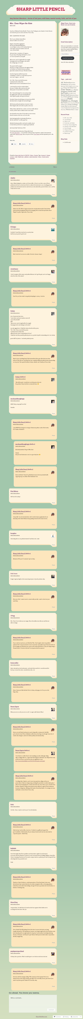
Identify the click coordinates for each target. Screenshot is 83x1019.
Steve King (14, 902)
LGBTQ (71, 93)
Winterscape (67, 133)
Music (76, 95)
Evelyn (13, 311)
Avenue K (43, 155)
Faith (68, 87)
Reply (53, 194)
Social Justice (45, 156)
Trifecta (62, 107)
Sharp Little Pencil (40, 9)
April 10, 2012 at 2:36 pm (20, 446)
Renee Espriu (15, 706)
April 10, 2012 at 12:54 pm (18, 424)
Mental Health (65, 95)
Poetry (62, 99)
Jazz (69, 93)
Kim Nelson (14, 491)
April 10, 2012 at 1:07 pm (18, 926)
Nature (62, 97)
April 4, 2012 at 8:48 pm (15, 850)
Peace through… (68, 128)
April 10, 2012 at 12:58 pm (18, 639)
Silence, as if (67, 121)
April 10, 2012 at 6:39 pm (20, 752)
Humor (76, 90)
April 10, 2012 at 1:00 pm (18, 728)
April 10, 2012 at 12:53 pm (18, 355)
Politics (31, 155)
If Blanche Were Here (69, 130)
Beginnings (63, 86)
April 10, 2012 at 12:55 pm (18, 513)
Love (74, 93)
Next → (55, 167)
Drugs (62, 87)
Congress (12, 156)
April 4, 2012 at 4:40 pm (15, 575)
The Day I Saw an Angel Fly (70, 124)
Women (68, 109)
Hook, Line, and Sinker (69, 123)
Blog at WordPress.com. (41, 1016)
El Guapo (13, 227)
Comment (51, 1009)
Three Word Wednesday (72, 106)
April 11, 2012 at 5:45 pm (15, 953)
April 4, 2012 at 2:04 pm (15, 228)
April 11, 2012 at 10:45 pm (20, 471)
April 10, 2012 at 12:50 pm (18, 205)
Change (48, 155)
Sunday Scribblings (73, 104)
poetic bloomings (33, 156)
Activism (63, 84)
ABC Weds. (73, 82)
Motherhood (72, 95)
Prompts (36, 155)
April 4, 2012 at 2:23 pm (15, 400)
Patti (12, 804)
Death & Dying (75, 86)
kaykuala (13, 848)
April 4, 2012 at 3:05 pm (15, 493)
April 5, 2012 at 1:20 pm (15, 904)
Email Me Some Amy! (68, 58)
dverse (11, 136)
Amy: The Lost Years (70, 84)
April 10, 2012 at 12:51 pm (18, 250)
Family (71, 88)
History (72, 90)
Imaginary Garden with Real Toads (68, 92)
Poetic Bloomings (16, 132)
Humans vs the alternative (70, 126)
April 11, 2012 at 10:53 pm (18, 973)
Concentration (67, 119)
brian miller (14, 663)
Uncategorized (73, 108)
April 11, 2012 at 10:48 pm (20, 777)
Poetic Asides (67, 97)
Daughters (71, 86)
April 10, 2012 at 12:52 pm (18, 292)
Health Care (21, 156)
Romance (69, 103)
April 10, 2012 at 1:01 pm (18, 826)
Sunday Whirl (64, 106)
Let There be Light (68, 131)
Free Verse (65, 89)
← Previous (11, 167)
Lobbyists (26, 156)
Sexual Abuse (73, 102)
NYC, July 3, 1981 (68, 118)
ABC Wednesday (66, 82)
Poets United (37, 134)
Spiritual (66, 104)
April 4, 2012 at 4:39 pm (15, 535)
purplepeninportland (17, 951)
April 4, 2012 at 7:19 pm (15, 708)
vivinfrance (14, 269)
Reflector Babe (19, 134)
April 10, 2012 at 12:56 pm (20, 378)
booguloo (13, 533)
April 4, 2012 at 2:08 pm (15, 270)
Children (67, 86)
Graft (16, 156)
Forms (75, 87)
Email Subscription (67, 42)
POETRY (27, 155)
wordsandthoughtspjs (17, 399)
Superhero (12, 158)
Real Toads (64, 103)
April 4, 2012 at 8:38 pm (15, 806)
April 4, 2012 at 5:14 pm (15, 617)
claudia (13, 178)
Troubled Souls (67, 108)
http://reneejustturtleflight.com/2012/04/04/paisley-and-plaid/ (30, 761)
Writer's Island (74, 109)
